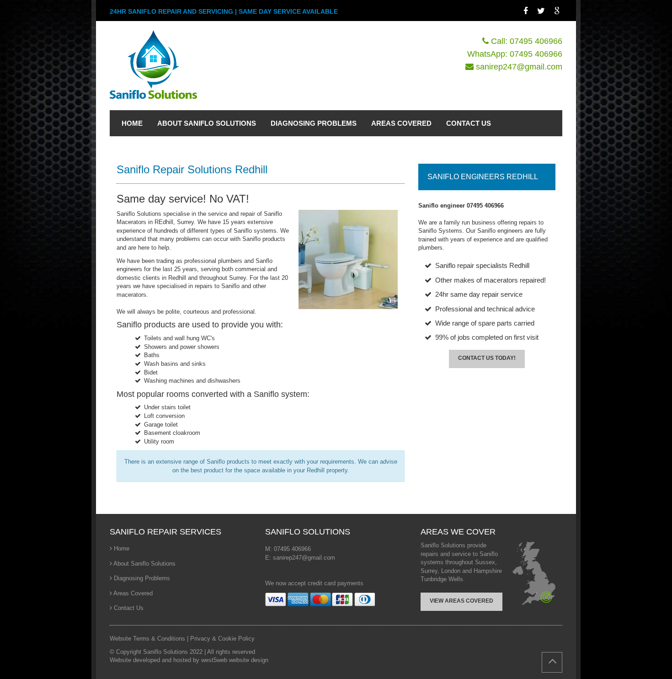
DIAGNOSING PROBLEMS (314, 123)
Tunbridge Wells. (443, 579)
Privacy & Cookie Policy (222, 638)
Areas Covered (133, 593)
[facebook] (526, 11)
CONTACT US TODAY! (487, 358)
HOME (132, 123)
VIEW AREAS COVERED (461, 601)
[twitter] (542, 11)
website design (248, 660)
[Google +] (558, 11)
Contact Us (129, 607)
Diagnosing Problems (142, 578)
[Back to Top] (552, 662)
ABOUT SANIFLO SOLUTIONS (206, 123)
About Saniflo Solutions (144, 563)
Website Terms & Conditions (148, 638)
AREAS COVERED (401, 123)
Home (121, 548)
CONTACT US (468, 123)
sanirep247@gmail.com (519, 66)
